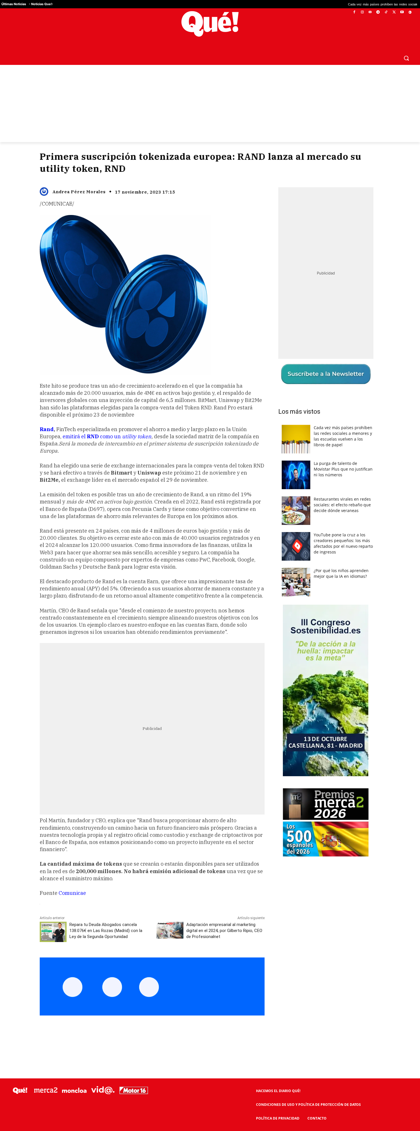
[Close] (308, 473)
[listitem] (210, 551)
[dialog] (210, 565)
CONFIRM (170, 648)
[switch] (280, 564)
